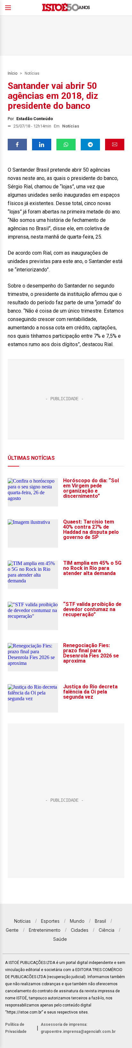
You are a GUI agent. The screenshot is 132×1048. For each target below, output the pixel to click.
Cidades (79, 930)
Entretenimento (45, 930)
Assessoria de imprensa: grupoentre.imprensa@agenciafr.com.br (78, 1028)
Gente (12, 930)
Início (12, 73)
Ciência (106, 930)
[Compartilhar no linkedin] (41, 144)
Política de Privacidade (16, 1028)
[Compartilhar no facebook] (17, 144)
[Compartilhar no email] (114, 144)
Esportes (50, 921)
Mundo (77, 921)
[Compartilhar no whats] (66, 144)
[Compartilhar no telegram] (90, 144)
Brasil (100, 921)
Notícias (32, 73)
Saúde (60, 939)
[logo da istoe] (66, 7)
